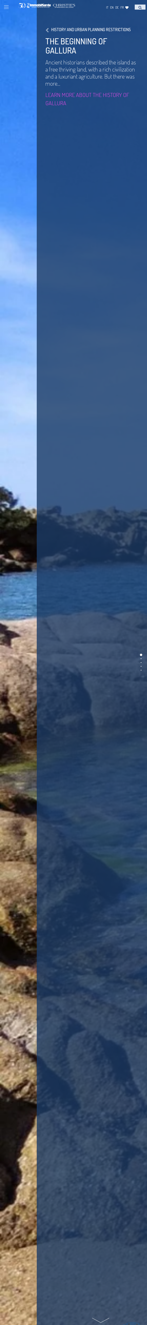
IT (107, 7)
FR (122, 7)
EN (112, 7)
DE (117, 7)
